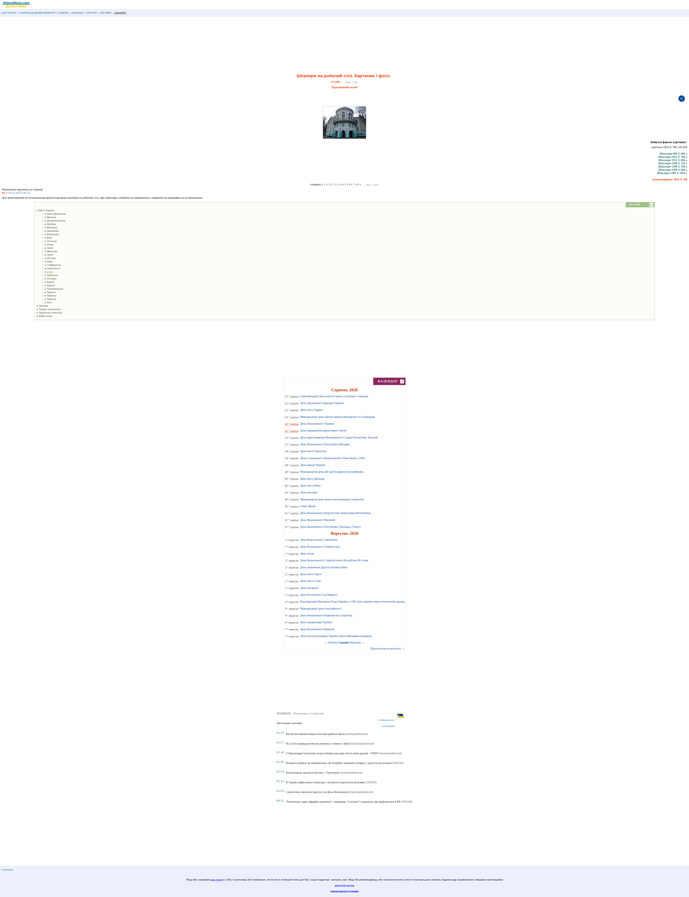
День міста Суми (310, 580)
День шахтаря (308, 492)
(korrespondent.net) (357, 733)
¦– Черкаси (46, 292)
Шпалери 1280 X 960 (672, 169)
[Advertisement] (107, 45)
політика (8, 869)
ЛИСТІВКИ (106, 13)
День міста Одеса (310, 574)
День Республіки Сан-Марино (318, 594)
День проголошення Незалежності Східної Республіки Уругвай (339, 437)
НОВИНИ (63, 13)
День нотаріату (309, 587)
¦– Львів (44, 248)
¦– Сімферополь (48, 265)
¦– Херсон (45, 285)
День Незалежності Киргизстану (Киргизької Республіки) (335, 512)
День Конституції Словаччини (319, 539)
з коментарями (388, 726)
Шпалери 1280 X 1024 (671, 172)
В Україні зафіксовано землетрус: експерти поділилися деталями (325, 782)
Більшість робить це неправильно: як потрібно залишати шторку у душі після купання (339, 762)
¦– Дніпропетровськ (50, 220)
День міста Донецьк (312, 478)
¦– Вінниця (46, 217)
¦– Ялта (44, 302)
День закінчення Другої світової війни (323, 567)
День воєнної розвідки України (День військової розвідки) (336, 636)
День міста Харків (311, 409)
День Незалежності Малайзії (317, 519)
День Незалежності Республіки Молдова (325, 444)
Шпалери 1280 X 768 (672, 166)
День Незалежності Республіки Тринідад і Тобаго (330, 526)
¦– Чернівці (46, 295)
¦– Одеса (44, 254)
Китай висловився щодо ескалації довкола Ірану (315, 733)
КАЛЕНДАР (78, 13)
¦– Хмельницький (49, 288)
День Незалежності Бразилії (317, 629)
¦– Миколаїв (46, 251)
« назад (347, 82)
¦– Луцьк (45, 244)
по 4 (11, 192)
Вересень (355, 642)
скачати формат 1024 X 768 (669, 179)
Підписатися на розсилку (387, 648)
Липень (332, 642)
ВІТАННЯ (92, 13)
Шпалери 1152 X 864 (672, 160)
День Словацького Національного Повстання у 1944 (332, 458)
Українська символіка (50, 312)
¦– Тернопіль (47, 275)
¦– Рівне (44, 261)
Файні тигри (45, 316)
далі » (356, 82)
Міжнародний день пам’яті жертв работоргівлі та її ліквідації (337, 416)
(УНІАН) (397, 762)
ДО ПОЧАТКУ (10, 13)
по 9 (18, 192)
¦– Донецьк (46, 224)
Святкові (43, 305)
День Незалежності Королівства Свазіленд (326, 615)
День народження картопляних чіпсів (323, 430)
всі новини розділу (386, 720)
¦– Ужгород (46, 278)
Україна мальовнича (49, 309)
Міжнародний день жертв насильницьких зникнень (332, 499)
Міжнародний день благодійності (320, 608)
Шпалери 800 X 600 (673, 153)
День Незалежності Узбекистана (320, 546)
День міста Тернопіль (313, 451)
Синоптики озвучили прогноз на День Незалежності (318, 792)
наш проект (217, 879)
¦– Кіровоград (47, 234)
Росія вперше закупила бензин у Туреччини (312, 772)
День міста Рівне (310, 485)
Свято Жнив (307, 506)
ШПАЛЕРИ (120, 13)
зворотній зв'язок (344, 885)
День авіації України (312, 464)
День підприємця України (316, 622)
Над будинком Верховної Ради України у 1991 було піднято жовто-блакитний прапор (352, 601)
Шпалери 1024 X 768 (672, 156)
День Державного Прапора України (322, 403)
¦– (44, 271)
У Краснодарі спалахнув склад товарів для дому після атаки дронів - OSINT (332, 753)
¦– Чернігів (46, 299)
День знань (307, 553)
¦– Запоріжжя (47, 231)
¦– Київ (44, 237)
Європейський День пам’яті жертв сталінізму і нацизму (334, 396)
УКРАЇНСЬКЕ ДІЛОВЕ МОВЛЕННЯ (38, 13)
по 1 (4, 192)
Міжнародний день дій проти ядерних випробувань (332, 471)
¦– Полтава (46, 258)
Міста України (46, 210)
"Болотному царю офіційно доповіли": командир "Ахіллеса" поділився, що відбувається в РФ (343, 801)
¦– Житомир (46, 227)
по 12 (26, 192)
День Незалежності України (317, 423)
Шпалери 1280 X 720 (672, 163)
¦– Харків (45, 282)
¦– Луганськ (46, 241)
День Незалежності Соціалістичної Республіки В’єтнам (334, 560)
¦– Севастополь (48, 268)
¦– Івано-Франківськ (51, 214)
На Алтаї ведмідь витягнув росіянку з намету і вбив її (318, 743)
